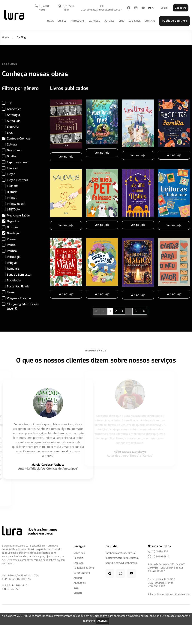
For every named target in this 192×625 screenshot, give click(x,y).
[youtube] (143, 8)
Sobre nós (135, 20)
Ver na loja (66, 156)
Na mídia (78, 557)
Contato (150, 20)
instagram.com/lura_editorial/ (123, 557)
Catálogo (94, 20)
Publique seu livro (174, 21)
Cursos (62, 20)
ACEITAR (102, 620)
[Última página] (144, 311)
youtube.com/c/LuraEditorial (122, 563)
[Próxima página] (136, 311)
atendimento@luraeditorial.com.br (101, 9)
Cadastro (180, 7)
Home (50, 20)
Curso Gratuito (82, 572)
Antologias (78, 20)
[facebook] (129, 8)
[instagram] (136, 8)
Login (164, 7)
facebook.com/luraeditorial (121, 553)
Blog (121, 20)
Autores (109, 20)
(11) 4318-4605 (44, 8)
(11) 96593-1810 (68, 8)
